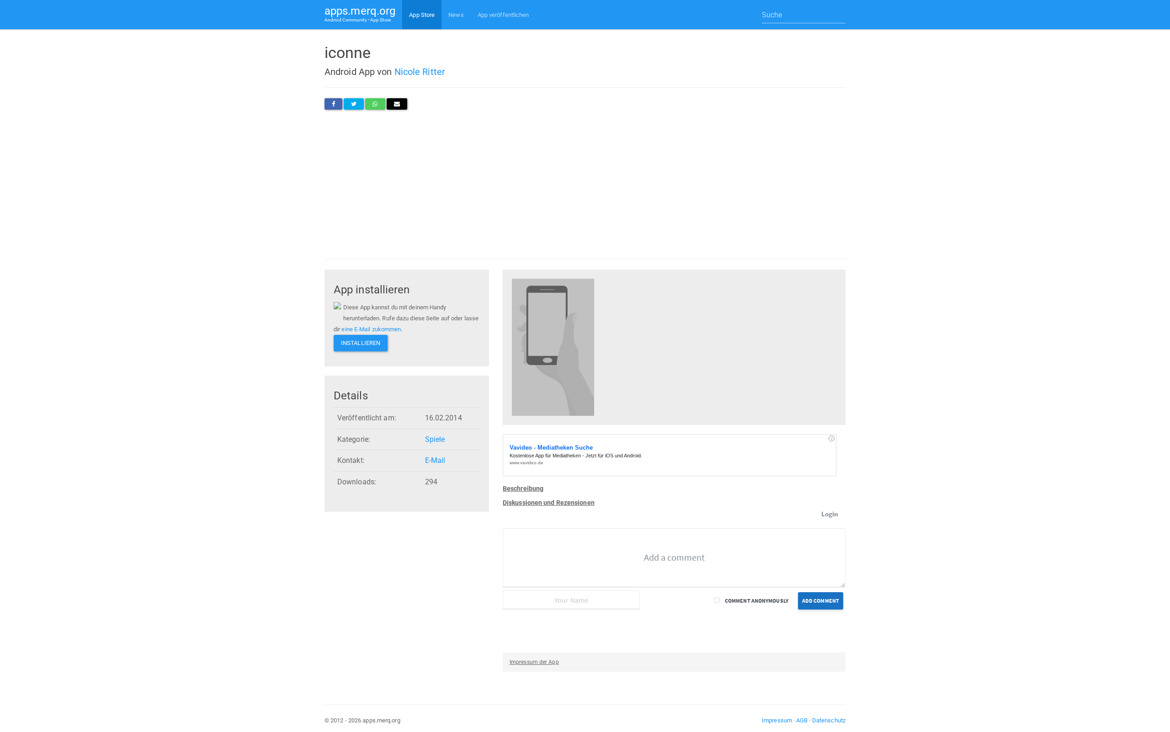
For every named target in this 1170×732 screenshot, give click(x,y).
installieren (360, 342)
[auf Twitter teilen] (354, 104)
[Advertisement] (585, 184)
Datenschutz (829, 720)
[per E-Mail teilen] (397, 104)
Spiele (435, 439)
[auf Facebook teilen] (333, 104)
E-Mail (435, 460)
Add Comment (820, 600)
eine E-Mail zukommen (371, 329)
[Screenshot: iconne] (553, 346)
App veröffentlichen (503, 14)
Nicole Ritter (419, 71)
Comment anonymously (756, 600)
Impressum (777, 720)
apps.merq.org (359, 13)
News (455, 14)
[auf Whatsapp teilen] (375, 104)
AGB (802, 720)
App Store (422, 14)
